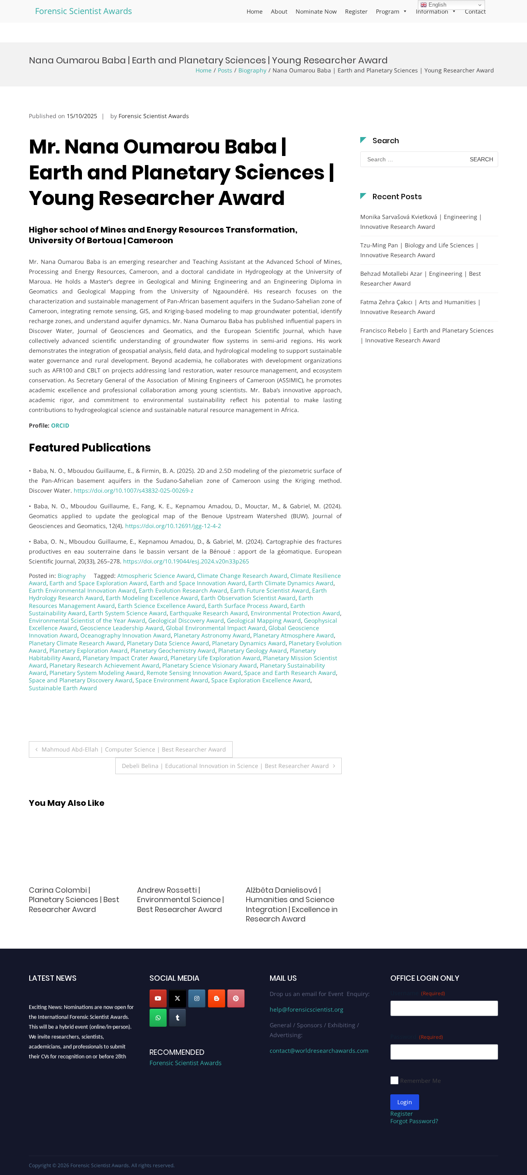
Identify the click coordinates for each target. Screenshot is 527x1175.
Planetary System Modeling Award (96, 673)
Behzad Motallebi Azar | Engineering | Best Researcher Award (420, 278)
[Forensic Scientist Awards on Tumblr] (177, 1018)
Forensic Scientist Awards (83, 10)
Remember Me (420, 1080)
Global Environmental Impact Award (216, 628)
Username (417, 993)
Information (432, 11)
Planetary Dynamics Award (249, 643)
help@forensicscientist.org (306, 1009)
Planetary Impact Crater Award (125, 658)
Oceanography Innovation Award (125, 635)
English (436, 5)
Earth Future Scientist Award (269, 590)
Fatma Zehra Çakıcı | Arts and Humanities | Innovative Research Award (420, 307)
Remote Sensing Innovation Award (194, 673)
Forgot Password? (414, 1121)
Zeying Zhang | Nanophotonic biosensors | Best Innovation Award (184, 899)
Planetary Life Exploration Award (215, 658)
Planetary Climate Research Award (76, 643)
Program (387, 11)
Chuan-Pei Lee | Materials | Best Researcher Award (76, 895)
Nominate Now (316, 11)
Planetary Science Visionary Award (209, 665)
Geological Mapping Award (264, 620)
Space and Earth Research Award (290, 673)
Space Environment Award (171, 680)
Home (255, 11)
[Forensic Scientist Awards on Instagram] (196, 998)
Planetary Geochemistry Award (173, 650)
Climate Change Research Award (242, 575)
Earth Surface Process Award (247, 606)
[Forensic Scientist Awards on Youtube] (158, 998)
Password (416, 1036)
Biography (252, 70)
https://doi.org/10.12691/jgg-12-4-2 (173, 526)
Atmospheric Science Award (155, 575)
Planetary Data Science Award (168, 643)
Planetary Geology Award (252, 650)
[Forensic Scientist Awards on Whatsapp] (158, 1018)
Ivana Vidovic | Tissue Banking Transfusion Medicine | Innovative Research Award (284, 904)
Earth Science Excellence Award (161, 606)
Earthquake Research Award (209, 613)
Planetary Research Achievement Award (104, 665)
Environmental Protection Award (295, 613)
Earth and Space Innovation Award (197, 583)
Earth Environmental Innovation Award (82, 590)
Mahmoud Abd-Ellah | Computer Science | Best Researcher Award (134, 749)
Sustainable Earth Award (63, 688)
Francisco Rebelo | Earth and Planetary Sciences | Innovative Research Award (427, 335)
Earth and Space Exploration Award (98, 583)
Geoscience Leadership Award (121, 628)
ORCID (60, 425)
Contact (475, 11)
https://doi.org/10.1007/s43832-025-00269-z (134, 490)
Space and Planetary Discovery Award (81, 680)
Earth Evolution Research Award (183, 590)
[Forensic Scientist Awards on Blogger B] (216, 998)
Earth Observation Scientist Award (248, 598)
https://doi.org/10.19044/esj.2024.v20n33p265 (186, 561)
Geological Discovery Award (186, 620)
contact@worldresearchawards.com (319, 1050)
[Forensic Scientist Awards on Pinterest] (236, 998)
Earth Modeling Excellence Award (152, 598)
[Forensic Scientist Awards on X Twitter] (177, 998)
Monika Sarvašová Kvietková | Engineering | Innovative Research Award (421, 221)
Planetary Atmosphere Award (293, 635)
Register (356, 11)
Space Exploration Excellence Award (260, 680)
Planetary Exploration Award (88, 650)
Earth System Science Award (128, 613)
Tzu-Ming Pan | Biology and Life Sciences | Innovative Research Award (419, 250)
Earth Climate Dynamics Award (290, 583)
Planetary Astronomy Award (212, 635)
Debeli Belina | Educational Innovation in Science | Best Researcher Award (225, 766)
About (279, 11)
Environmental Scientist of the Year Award (87, 620)
